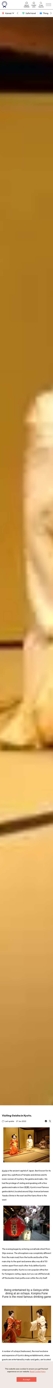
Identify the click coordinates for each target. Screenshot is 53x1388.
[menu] (48, 4)
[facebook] (46, 1121)
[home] (12, 4)
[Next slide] (51, 13)
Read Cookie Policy (37, 1371)
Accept (26, 1379)
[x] (50, 1121)
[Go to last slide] (17, 13)
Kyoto (4, 1170)
